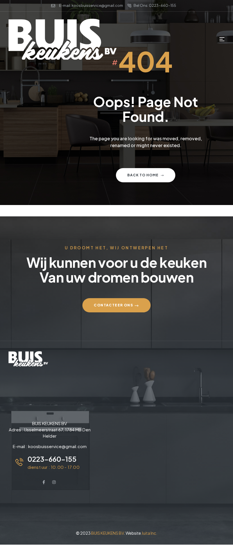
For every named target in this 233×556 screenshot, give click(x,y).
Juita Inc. (149, 533)
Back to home (143, 175)
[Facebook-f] (44, 482)
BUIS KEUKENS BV (107, 533)
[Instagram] (54, 482)
